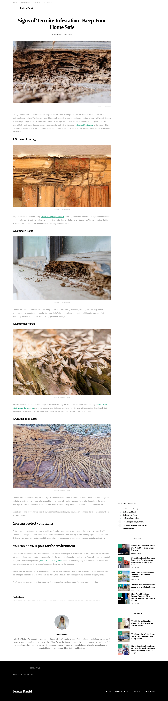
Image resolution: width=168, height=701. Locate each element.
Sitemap (37, 2)
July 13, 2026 (135, 603)
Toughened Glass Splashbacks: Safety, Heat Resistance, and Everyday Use (143, 636)
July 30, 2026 (135, 567)
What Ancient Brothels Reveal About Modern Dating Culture (143, 586)
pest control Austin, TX (84, 125)
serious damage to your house (52, 217)
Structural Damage (58, 601)
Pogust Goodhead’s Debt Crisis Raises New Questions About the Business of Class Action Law (143, 561)
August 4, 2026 (136, 553)
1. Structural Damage (130, 509)
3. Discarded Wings (130, 515)
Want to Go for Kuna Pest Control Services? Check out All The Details (142, 623)
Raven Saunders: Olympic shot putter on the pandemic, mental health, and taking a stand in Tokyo (143, 649)
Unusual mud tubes (93, 601)
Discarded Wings (34, 601)
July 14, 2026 (135, 590)
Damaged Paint (19, 601)
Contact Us (48, 2)
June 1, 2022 (68, 34)
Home (14, 2)
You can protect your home (133, 522)
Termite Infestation (76, 601)
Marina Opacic (57, 34)
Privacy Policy (25, 2)
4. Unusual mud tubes (130, 518)
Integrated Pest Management (51, 560)
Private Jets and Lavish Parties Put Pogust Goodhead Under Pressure (143, 548)
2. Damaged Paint (129, 512)
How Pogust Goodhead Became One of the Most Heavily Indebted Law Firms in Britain (143, 597)
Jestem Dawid (27, 8)
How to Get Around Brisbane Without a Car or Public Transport (142, 574)
